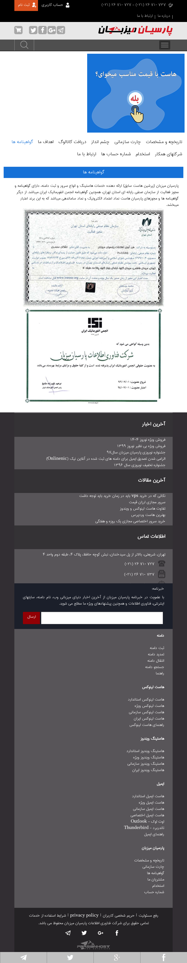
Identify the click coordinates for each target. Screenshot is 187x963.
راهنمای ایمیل (154, 834)
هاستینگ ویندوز (152, 738)
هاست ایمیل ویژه (151, 802)
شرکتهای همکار (168, 154)
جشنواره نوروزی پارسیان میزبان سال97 (136, 452)
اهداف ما (46, 142)
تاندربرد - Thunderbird (144, 828)
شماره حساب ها (116, 154)
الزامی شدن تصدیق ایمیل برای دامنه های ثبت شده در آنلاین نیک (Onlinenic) (105, 459)
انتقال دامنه (155, 661)
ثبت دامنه (157, 648)
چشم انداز (100, 142)
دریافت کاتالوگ (72, 142)
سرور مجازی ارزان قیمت (147, 502)
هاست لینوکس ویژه (149, 706)
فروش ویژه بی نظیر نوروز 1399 (141, 446)
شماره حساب (154, 892)
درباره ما (164, 16)
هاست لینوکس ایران (149, 718)
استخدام (143, 154)
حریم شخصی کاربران (118, 915)
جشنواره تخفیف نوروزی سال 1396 (139, 465)
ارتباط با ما (145, 16)
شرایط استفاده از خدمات (47, 915)
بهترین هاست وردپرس (148, 515)
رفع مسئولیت (148, 915)
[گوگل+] (117, 957)
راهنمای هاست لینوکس (146, 725)
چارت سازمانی (127, 142)
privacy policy (84, 915)
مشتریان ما (155, 879)
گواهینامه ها (22, 142)
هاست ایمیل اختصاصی (147, 815)
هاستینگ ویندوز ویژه (148, 757)
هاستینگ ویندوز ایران (148, 770)
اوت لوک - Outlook (147, 821)
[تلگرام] (23, 957)
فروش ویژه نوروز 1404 (147, 440)
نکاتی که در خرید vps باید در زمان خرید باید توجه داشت (122, 496)
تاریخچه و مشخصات (164, 142)
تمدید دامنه (156, 654)
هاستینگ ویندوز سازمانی (145, 764)
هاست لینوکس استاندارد (146, 699)
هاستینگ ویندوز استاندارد (145, 751)
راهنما (160, 673)
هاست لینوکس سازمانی (146, 712)
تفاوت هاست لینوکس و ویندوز (142, 508)
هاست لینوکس (153, 687)
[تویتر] (70, 957)
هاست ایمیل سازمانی (148, 809)
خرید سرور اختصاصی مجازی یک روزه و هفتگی (130, 521)
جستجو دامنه (154, 667)
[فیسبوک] (163, 957)
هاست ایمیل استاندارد (148, 796)
